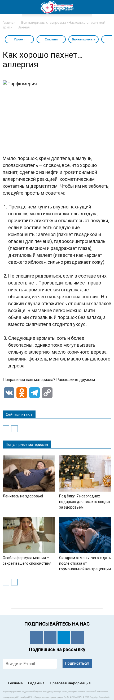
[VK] (50, 637)
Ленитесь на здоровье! (23, 496)
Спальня (51, 39)
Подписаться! (77, 663)
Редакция (36, 683)
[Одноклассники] (36, 637)
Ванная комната (83, 39)
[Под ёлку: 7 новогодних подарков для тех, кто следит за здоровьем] (85, 473)
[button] (106, 7)
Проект (19, 39)
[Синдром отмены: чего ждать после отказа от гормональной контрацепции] (85, 535)
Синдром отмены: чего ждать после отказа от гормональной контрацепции (85, 563)
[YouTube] (77, 637)
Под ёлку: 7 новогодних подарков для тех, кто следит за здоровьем (85, 501)
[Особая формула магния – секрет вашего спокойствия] (29, 535)
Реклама (15, 683)
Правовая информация (70, 683)
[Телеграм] (64, 637)
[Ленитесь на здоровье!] (29, 473)
